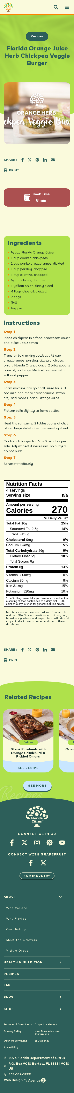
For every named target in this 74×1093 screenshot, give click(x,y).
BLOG (9, 996)
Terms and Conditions (18, 1024)
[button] (55, 7)
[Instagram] (37, 842)
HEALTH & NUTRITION (23, 962)
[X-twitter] (24, 842)
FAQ (7, 985)
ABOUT (10, 896)
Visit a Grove (17, 950)
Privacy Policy (12, 1031)
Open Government (15, 1041)
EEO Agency (42, 1041)
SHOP (9, 1009)
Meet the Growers (21, 940)
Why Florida (16, 918)
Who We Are (16, 908)
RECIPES (11, 974)
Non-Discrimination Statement (47, 1032)
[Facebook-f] (12, 842)
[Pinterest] (49, 842)
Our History (16, 929)
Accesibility (11, 1047)
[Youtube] (62, 842)
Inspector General (46, 1024)
